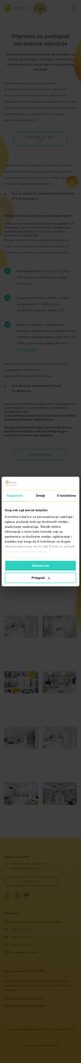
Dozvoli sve (40, 565)
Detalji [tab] (40, 495)
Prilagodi (38, 578)
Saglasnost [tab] (14, 495)
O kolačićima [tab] (66, 495)
